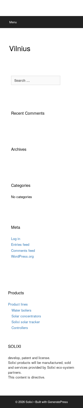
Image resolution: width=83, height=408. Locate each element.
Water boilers (21, 310)
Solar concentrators (26, 315)
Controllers (19, 327)
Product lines (18, 304)
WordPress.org (22, 256)
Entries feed (20, 244)
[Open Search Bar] (77, 22)
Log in (15, 238)
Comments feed (23, 250)
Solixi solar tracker (25, 321)
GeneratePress (58, 402)
